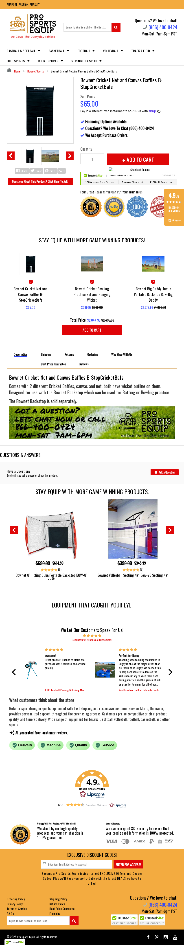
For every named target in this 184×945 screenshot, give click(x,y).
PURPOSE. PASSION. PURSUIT (23, 4)
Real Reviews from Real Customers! (92, 640)
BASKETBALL (56, 50)
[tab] (20, 354)
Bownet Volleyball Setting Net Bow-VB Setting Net (133, 575)
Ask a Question (166, 472)
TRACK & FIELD (141, 50)
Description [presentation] (20, 354)
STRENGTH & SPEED (84, 60)
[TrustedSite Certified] (124, 919)
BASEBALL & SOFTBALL (21, 50)
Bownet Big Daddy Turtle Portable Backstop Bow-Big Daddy (153, 294)
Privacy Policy (14, 903)
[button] (15, 672)
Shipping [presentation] (46, 354)
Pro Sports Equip (26, 937)
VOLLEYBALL (111, 50)
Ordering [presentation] (92, 354)
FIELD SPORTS (16, 60)
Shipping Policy (58, 899)
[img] (92, 635)
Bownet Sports (35, 71)
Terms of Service (17, 908)
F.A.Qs (10, 913)
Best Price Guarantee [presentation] (53, 364)
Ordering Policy (16, 899)
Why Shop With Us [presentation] (121, 354)
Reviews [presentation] (84, 364)
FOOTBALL (84, 50)
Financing (54, 913)
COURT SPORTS (48, 60)
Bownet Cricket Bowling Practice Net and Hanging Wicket (92, 294)
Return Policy (57, 903)
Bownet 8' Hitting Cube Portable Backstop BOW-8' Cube (51, 576)
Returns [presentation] (69, 354)
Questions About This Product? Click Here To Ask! (40, 181)
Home (16, 71)
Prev (11, 155)
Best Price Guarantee (61, 908)
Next (70, 155)
